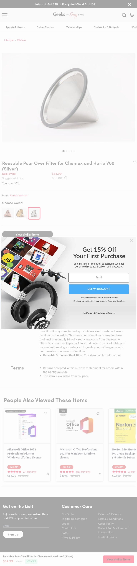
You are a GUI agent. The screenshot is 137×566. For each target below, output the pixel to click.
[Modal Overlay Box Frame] (68, 283)
